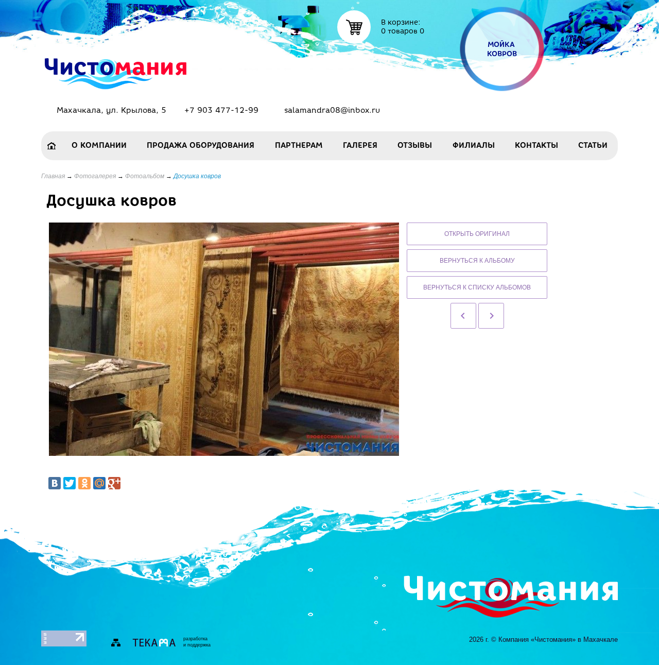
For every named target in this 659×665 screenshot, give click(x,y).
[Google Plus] (114, 483)
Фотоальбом (144, 176)
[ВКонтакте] (54, 483)
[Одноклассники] (84, 483)
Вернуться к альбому (477, 260)
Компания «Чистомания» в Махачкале (558, 639)
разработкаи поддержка (197, 641)
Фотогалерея (95, 176)
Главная (53, 176)
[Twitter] (69, 483)
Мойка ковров (502, 49)
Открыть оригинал (477, 233)
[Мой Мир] (99, 483)
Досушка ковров (197, 176)
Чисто (115, 66)
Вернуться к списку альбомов (477, 287)
